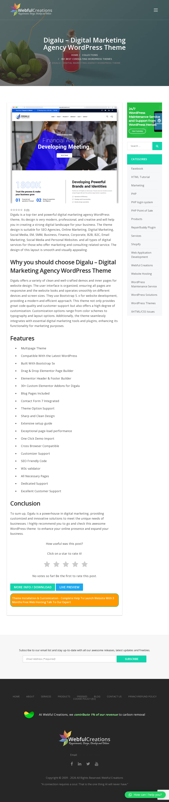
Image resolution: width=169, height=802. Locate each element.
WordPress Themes (143, 303)
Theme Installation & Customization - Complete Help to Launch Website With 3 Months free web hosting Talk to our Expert (63, 600)
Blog (97, 696)
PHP (133, 194)
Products (136, 219)
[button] (145, 794)
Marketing (137, 185)
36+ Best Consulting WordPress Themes (86, 58)
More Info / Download (32, 587)
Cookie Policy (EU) (84, 698)
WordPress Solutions (144, 295)
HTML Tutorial (140, 177)
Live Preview (69, 587)
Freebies (82, 696)
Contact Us (114, 696)
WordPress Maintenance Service (144, 284)
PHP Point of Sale (142, 210)
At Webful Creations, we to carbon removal (92, 714)
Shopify (136, 244)
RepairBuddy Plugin (143, 227)
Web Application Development (141, 255)
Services (136, 236)
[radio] (45, 565)
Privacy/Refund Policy (142, 696)
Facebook (137, 168)
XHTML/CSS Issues (143, 311)
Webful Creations (142, 265)
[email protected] (88, 755)
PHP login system (142, 202)
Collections (89, 55)
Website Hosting (141, 274)
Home (74, 55)
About (30, 696)
